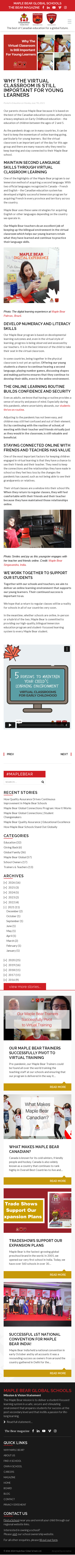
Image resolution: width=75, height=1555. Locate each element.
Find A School (12, 1460)
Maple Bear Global (15, 857)
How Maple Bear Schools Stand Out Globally (30, 826)
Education (16, 103)
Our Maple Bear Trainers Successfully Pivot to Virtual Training (35, 1053)
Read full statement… (19, 1421)
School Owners (13, 862)
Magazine (9, 1477)
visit (14, 1534)
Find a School (11, 1520)
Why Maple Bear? (14, 1449)
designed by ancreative (61, 1551)
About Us (9, 1455)
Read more (58, 1087)
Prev (10, 754)
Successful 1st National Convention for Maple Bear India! (34, 1339)
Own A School (13, 1466)
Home (7, 1482)
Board (8, 1488)
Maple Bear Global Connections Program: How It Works (37, 808)
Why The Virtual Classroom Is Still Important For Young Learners (33, 88)
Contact (9, 1499)
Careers (9, 1471)
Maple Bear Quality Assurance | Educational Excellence (37, 822)
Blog (7, 1493)
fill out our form (49, 1539)
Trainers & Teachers (16, 867)
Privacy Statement (15, 1504)
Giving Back (11, 847)
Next (64, 754)
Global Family (12, 852)
